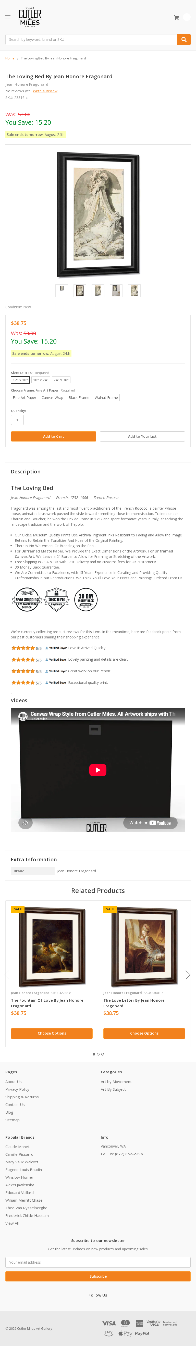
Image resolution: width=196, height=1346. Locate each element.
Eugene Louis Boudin (23, 1169)
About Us (13, 1081)
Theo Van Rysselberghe (26, 1207)
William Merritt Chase (24, 1200)
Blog (9, 1112)
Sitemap (12, 1119)
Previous (7, 975)
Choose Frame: (43, 390)
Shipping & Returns (22, 1096)
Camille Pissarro (19, 1154)
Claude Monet (17, 1146)
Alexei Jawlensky (19, 1184)
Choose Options (52, 1033)
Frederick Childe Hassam (27, 1215)
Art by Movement (116, 1081)
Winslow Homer (19, 1177)
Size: (30, 372)
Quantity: (18, 410)
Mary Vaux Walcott (21, 1161)
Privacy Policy (17, 1089)
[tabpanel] (51, 974)
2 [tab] (98, 1054)
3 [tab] (102, 1054)
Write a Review (45, 91)
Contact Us (15, 1104)
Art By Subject (113, 1089)
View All (12, 1223)
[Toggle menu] (8, 17)
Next (188, 975)
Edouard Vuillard (19, 1192)
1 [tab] (94, 1054)
